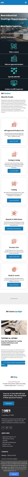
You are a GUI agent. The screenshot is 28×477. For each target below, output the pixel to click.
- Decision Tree (6, 444)
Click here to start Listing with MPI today (13, 363)
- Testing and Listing (8, 438)
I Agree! (14, 474)
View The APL (14, 141)
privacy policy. (21, 471)
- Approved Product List (9, 437)
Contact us (20, 385)
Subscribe (9, 403)
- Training (4, 440)
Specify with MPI (14, 256)
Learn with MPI (14, 200)
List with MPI (14, 171)
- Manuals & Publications (9, 442)
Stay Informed (14, 285)
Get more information (14, 228)
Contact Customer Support (9, 459)
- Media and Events (7, 446)
